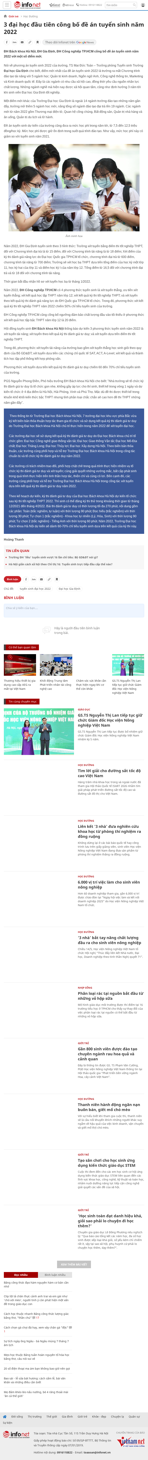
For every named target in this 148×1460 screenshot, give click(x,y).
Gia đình (67, 1416)
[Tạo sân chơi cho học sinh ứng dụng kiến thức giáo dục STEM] (39, 1176)
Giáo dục (84, 709)
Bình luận (12, 579)
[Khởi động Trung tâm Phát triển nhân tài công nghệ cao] (56, 665)
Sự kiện (7, 1422)
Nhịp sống (85, 987)
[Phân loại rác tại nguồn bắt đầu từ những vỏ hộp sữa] (39, 1010)
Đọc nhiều (21, 1275)
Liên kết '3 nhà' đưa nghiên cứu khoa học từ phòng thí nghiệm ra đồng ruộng (109, 831)
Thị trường (35, 1416)
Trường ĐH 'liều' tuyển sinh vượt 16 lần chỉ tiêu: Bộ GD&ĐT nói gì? (53, 557)
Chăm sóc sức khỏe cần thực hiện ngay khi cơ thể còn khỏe (91, 685)
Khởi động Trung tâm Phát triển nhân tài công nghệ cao (55, 685)
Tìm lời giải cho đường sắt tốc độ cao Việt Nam (109, 773)
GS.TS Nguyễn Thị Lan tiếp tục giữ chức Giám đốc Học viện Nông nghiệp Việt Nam (110, 720)
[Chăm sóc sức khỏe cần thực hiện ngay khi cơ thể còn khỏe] (92, 665)
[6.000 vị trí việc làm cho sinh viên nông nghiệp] (39, 898)
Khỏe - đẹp (99, 1416)
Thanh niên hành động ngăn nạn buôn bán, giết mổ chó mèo (109, 1107)
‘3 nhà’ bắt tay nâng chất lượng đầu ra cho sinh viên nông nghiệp (109, 940)
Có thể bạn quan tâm (22, 647)
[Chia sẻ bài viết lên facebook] (7, 42)
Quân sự (134, 1416)
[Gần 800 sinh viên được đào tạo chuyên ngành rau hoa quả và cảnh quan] (39, 1065)
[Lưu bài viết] (37, 42)
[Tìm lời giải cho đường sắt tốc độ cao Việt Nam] (39, 787)
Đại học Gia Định (69, 589)
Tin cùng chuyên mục (23, 701)
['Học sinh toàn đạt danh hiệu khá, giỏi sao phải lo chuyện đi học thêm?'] (39, 1232)
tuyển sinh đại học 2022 (35, 589)
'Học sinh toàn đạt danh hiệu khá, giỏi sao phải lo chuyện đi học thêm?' (110, 1220)
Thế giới (51, 1416)
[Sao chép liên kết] (30, 42)
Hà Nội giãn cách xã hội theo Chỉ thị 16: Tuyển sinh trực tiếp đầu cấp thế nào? (61, 564)
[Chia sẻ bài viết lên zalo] (14, 42)
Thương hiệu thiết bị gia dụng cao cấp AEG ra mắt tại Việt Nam (19, 685)
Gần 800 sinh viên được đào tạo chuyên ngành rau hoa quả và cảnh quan (107, 1054)
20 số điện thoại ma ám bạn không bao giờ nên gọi (37, 1368)
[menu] (7, 5)
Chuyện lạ (117, 1416)
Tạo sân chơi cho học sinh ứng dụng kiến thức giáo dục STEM (106, 1163)
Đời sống (17, 1416)
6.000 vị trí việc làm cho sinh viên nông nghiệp (109, 885)
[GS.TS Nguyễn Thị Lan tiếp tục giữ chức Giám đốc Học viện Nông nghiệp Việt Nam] (128, 665)
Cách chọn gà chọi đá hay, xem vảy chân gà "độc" (36, 1327)
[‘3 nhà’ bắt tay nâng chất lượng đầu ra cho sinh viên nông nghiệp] (39, 954)
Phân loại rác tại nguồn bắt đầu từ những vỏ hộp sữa (110, 996)
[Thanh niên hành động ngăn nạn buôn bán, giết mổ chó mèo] (39, 1121)
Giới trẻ (13, 16)
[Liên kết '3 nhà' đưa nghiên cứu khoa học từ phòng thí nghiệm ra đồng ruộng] (39, 843)
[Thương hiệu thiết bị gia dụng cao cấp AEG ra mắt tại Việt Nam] (20, 665)
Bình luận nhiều (55, 1275)
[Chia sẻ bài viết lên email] (22, 42)
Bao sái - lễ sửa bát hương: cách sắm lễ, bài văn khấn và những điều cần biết (35, 1380)
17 (37, 1317)
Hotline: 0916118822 (91, 5)
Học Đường (30, 16)
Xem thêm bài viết (74, 1264)
